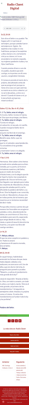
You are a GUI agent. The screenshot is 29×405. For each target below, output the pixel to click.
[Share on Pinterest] (19, 320)
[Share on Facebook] (9, 320)
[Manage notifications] (3, 402)
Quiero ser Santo (15, 346)
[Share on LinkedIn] (16, 320)
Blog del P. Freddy (14, 351)
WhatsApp (3, 315)
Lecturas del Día (14, 340)
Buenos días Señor (14, 335)
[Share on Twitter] (12, 320)
